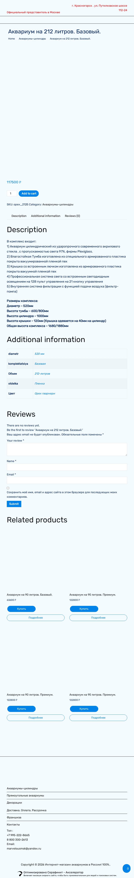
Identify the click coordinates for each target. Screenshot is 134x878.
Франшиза (14, 817)
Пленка (39, 383)
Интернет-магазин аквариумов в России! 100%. (77, 864)
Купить (21, 608)
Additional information (45, 216)
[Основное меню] (10, 20)
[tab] (19, 216)
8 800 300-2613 (17, 839)
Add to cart (29, 193)
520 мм (39, 353)
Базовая (40, 363)
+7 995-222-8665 (18, 835)
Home (11, 38)
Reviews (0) (72, 216)
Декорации (14, 802)
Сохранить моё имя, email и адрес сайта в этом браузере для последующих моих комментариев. (62, 494)
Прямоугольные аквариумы (25, 795)
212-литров (42, 373)
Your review (15, 440)
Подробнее (36, 617)
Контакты (13, 824)
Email (11, 474)
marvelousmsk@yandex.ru (24, 848)
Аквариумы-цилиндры (32, 38)
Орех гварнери (45, 393)
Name (11, 461)
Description (19, 216)
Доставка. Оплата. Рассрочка (26, 810)
